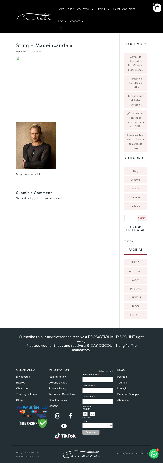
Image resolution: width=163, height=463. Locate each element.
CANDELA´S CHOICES (124, 9)
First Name (89, 385)
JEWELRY (101, 9)
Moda (135, 188)
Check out (22, 388)
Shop (19, 400)
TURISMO (135, 288)
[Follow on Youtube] (64, 426)
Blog (135, 171)
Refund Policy (57, 376)
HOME (61, 9)
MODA (135, 280)
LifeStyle (135, 179)
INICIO (135, 262)
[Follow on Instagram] (58, 416)
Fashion (122, 376)
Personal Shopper (128, 394)
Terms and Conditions (62, 394)
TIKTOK (128, 241)
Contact (53, 406)
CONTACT (75, 21)
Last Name (88, 396)
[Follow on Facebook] (70, 416)
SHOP (71, 9)
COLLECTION (84, 9)
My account (23, 376)
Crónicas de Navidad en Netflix (135, 83)
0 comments (35, 51)
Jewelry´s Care (58, 382)
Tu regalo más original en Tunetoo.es (135, 100)
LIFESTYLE (136, 297)
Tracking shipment (27, 394)
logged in (35, 198)
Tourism (122, 382)
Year (84, 421)
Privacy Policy (57, 388)
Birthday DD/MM (86, 407)
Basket (20, 382)
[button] (154, 454)
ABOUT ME (135, 271)
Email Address (90, 374)
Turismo (135, 197)
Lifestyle (122, 388)
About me (123, 400)
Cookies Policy (58, 400)
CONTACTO (135, 315)
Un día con (135, 206)
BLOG (61, 21)
